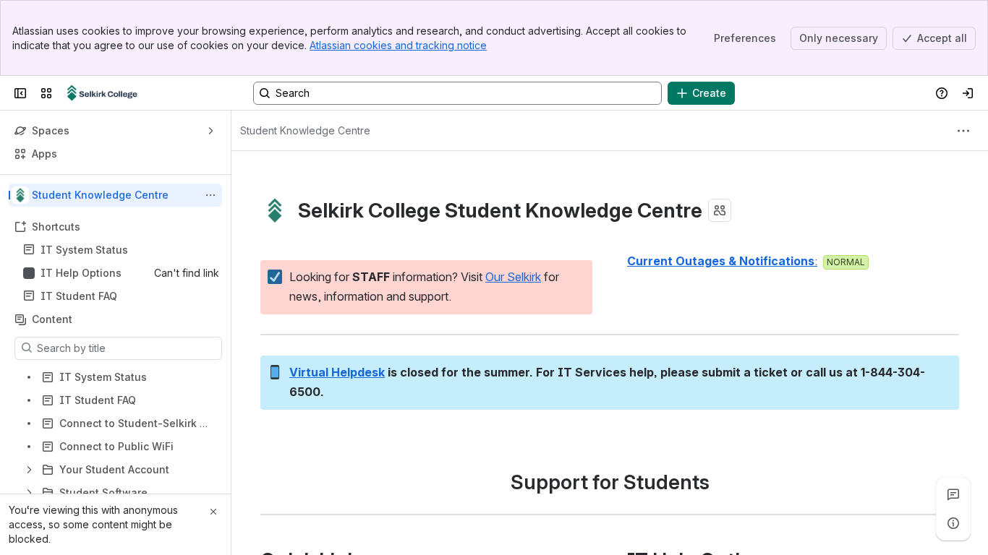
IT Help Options (81, 273)
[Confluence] (102, 93)
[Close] (213, 511)
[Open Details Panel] (953, 523)
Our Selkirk (513, 277)
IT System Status (84, 250)
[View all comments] (953, 494)
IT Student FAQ (79, 296)
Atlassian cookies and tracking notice (398, 45)
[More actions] (210, 195)
